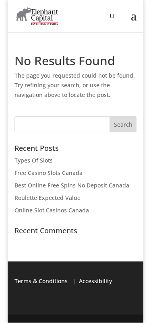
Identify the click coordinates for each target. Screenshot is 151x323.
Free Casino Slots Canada (48, 173)
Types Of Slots (33, 160)
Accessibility (95, 281)
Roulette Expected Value (47, 198)
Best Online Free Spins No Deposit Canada (71, 185)
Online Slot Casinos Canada (51, 210)
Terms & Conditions (41, 281)
